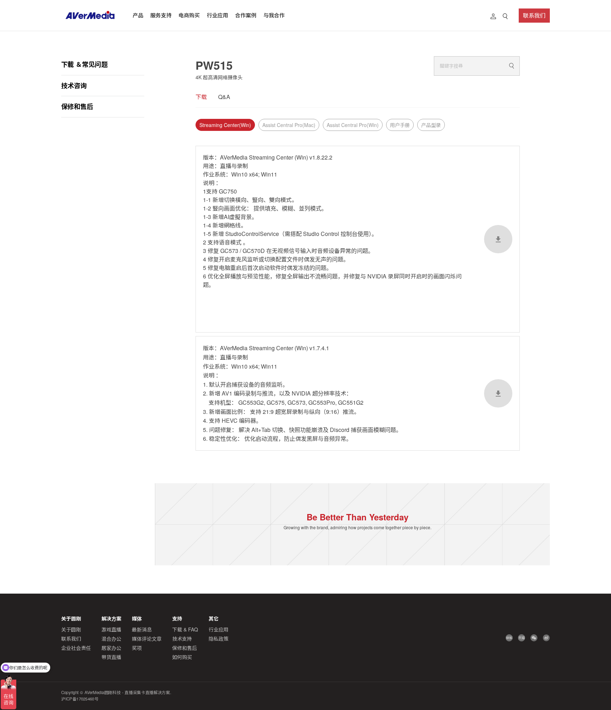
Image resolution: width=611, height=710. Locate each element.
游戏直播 (111, 629)
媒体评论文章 (147, 638)
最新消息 (142, 629)
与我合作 (274, 15)
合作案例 (245, 15)
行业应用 (217, 15)
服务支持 (160, 15)
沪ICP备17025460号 (79, 698)
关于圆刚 (71, 629)
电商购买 (189, 15)
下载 (201, 97)
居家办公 (111, 647)
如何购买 (182, 656)
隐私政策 (218, 638)
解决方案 (111, 618)
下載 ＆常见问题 (84, 64)
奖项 (137, 647)
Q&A (224, 97)
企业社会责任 (76, 647)
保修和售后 (77, 106)
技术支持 (182, 638)
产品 (138, 15)
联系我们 (534, 15)
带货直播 (111, 656)
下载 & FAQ (185, 629)
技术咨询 (74, 85)
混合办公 (111, 638)
